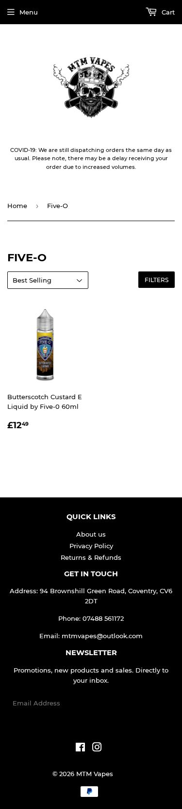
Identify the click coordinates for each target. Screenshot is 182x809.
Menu (28, 12)
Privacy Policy (91, 546)
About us (91, 534)
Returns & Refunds (91, 557)
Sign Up (156, 703)
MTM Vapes (94, 774)
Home (17, 206)
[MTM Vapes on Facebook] (80, 748)
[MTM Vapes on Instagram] (97, 748)
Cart (167, 12)
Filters (156, 280)
